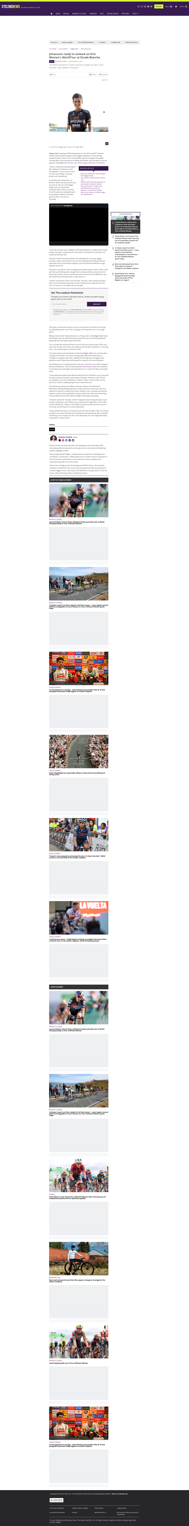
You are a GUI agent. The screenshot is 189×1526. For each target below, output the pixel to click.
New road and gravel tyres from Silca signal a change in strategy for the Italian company (126, 266)
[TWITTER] (60, 440)
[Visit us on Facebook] (139, 6)
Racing (66, 14)
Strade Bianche (61, 163)
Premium (93, 14)
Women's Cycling (79, 14)
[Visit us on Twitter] (142, 6)
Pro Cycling (53, 49)
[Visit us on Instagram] (145, 6)
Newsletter (104, 74)
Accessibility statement (57, 1512)
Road (52, 429)
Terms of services (76, 309)
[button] (183, 6)
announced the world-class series (83, 367)
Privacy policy (98, 1508)
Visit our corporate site (119, 1494)
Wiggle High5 (74, 49)
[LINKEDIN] (67, 440)
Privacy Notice (59, 311)
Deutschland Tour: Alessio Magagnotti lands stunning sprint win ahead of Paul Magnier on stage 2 (125, 277)
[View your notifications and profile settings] (176, 6)
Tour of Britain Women (86, 42)
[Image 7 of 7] (104, 112)
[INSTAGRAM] (63, 440)
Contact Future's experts (80, 1508)
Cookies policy (121, 1508)
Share (54, 74)
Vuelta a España (67, 42)
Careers (74, 1512)
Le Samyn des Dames (80, 160)
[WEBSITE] (70, 440)
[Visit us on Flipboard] (151, 6)
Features (125, 14)
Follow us (94, 74)
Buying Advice (113, 14)
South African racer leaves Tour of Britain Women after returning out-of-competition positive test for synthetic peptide (127, 239)
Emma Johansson (86, 49)
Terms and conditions (57, 1508)
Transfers (102, 42)
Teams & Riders (63, 49)
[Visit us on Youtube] (148, 6)
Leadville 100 (115, 42)
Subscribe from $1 (132, 42)
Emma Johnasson (74, 153)
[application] (78, 224)
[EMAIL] (73, 440)
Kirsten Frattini (62, 61)
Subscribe (159, 6)
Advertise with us (100, 1512)
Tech (102, 14)
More (134, 14)
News (58, 14)
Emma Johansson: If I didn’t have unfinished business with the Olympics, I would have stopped (91, 188)
